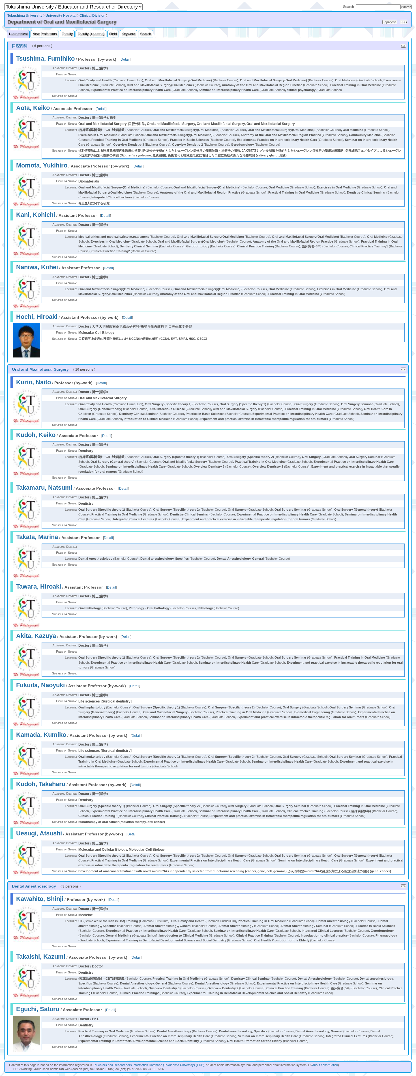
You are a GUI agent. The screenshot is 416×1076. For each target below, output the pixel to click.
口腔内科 (20, 45)
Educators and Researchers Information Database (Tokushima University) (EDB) (148, 1065)
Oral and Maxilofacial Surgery (40, 369)
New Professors (45, 34)
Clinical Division (92, 16)
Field (113, 34)
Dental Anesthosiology (34, 886)
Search (145, 34)
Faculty (67, 34)
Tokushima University (24, 16)
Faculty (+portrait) (91, 34)
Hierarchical (18, 34)
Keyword (128, 34)
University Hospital (61, 16)
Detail (125, 59)
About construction (325, 1065)
